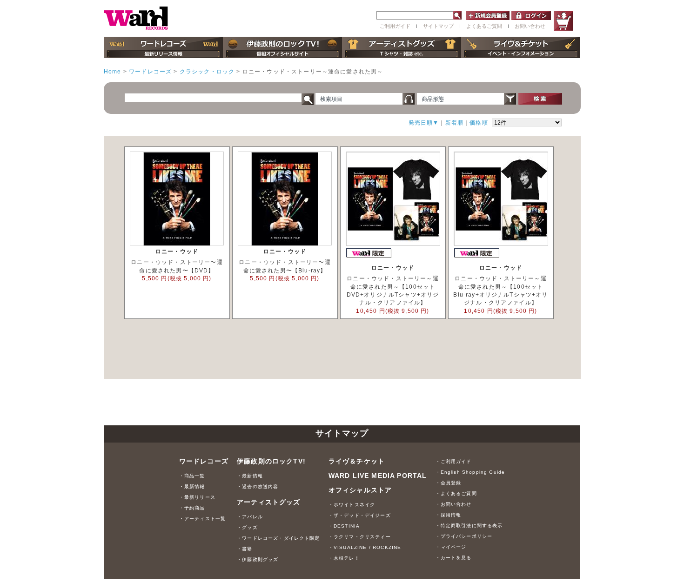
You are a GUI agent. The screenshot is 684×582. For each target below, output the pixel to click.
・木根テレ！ (344, 558)
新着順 (454, 122)
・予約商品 (192, 507)
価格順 (478, 122)
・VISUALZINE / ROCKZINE (365, 547)
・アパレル (250, 516)
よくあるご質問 (484, 26)
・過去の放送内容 (257, 486)
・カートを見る (454, 557)
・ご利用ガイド (454, 461)
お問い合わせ (530, 26)
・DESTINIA (344, 526)
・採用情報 (449, 514)
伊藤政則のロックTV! (271, 461)
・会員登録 (449, 482)
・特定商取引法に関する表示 (469, 525)
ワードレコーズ (203, 461)
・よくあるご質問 (456, 493)
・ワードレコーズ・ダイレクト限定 (278, 538)
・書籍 (244, 548)
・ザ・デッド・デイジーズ (360, 515)
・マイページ (451, 546)
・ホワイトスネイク (352, 504)
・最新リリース (197, 497)
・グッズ (247, 527)
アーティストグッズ (268, 502)
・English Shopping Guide (470, 472)
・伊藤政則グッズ (257, 559)
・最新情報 (192, 486)
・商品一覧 (192, 475)
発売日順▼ (424, 122)
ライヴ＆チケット (357, 461)
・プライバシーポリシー (464, 536)
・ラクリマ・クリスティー (360, 536)
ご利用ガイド (395, 26)
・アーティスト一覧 (202, 518)
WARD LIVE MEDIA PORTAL (378, 475)
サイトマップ (438, 26)
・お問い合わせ (454, 504)
